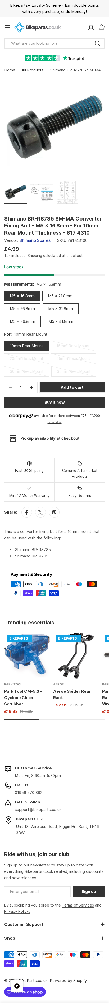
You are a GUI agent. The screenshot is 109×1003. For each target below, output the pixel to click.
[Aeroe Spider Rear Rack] (76, 656)
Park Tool (13, 684)
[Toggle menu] (7, 27)
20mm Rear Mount (28, 360)
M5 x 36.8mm (22, 321)
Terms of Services (78, 905)
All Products (33, 70)
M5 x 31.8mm (60, 308)
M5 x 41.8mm (60, 321)
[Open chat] (17, 986)
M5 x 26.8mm (22, 308)
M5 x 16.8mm (22, 295)
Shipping (35, 255)
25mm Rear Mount (75, 360)
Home (9, 70)
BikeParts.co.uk (33, 980)
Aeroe (58, 684)
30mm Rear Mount (28, 373)
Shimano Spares (35, 240)
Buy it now (54, 402)
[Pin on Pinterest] (54, 512)
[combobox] (54, 43)
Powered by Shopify (68, 980)
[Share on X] (40, 512)
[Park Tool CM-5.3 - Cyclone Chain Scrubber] (27, 656)
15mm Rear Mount (74, 347)
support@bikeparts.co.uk (38, 809)
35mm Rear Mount (75, 373)
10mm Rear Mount (26, 345)
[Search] (97, 43)
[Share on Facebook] (26, 512)
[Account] (91, 27)
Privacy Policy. (17, 911)
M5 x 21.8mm (60, 295)
